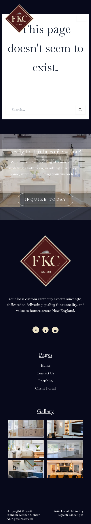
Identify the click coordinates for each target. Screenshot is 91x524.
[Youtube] (55, 330)
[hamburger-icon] (82, 18)
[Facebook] (45, 329)
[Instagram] (35, 329)
